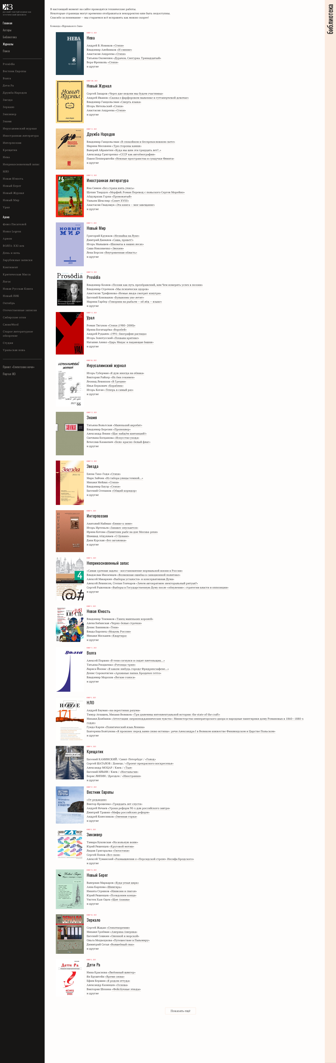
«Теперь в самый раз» (119, 390)
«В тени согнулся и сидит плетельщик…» (137, 660)
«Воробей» (120, 329)
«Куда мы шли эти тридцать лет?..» (137, 150)
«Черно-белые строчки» (126, 623)
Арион (7, 238)
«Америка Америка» (123, 932)
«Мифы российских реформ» (130, 812)
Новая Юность (13, 178)
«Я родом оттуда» (118, 981)
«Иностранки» (131, 776)
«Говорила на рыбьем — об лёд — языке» (135, 301)
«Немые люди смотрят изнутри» (139, 293)
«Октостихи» (121, 850)
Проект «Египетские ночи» (18, 367)
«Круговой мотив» (121, 846)
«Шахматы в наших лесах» (126, 244)
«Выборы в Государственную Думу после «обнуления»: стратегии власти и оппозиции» (170, 587)
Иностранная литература (20, 136)
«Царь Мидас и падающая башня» (131, 342)
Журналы (8, 44)
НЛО (6, 171)
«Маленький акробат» (127, 425)
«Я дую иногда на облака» (126, 373)
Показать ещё (180, 1011)
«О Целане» (121, 536)
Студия (8, 343)
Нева (6, 157)
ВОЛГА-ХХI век (13, 246)
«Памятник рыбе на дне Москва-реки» (132, 532)
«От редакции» (97, 800)
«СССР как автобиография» (137, 154)
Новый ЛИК (11, 296)
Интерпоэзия (12, 143)
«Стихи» (118, 45)
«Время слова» (115, 976)
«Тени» (114, 627)
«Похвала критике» (126, 338)
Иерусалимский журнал (20, 128)
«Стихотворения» (118, 928)
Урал (6, 207)
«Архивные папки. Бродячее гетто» (137, 673)
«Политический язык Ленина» (125, 727)
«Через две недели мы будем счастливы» (135, 93)
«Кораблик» (116, 386)
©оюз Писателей (14, 224)
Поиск (6, 51)
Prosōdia (9, 64)
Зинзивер (9, 114)
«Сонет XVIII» (120, 201)
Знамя (7, 121)
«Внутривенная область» (120, 252)
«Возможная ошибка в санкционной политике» (148, 575)
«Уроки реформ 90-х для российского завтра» (139, 808)
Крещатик (10, 150)
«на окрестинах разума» (124, 710)
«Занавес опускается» (123, 528)
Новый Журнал (13, 193)
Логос (7, 281)
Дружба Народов (15, 93)
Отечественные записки (20, 310)
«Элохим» (117, 248)
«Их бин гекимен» (123, 377)
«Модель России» (119, 631)
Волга (7, 78)
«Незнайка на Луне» (126, 236)
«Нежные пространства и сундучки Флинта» (144, 158)
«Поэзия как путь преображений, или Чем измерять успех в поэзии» (157, 285)
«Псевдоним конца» (122, 895)
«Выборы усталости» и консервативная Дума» (143, 579)
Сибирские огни (14, 317)
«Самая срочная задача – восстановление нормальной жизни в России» (135, 571)
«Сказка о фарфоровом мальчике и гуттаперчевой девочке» (148, 98)
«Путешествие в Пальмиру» (131, 940)
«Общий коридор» (124, 491)
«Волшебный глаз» (122, 944)
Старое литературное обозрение (18, 334)
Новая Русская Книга (18, 289)
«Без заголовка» (116, 540)
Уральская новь (14, 350)
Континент (10, 267)
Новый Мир (11, 200)
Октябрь (9, 303)
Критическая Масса (17, 274)
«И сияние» (124, 50)
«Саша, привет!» (123, 240)
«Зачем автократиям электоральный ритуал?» (167, 583)
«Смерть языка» (130, 102)
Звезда (7, 100)
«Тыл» (128, 767)
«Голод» (150, 759)
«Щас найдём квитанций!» (129, 433)
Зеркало (8, 107)
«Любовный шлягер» (122, 972)
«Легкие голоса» (124, 677)
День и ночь (11, 253)
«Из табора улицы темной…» (124, 478)
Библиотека (10, 37)
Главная (7, 23)
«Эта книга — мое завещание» (135, 205)
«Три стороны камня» (127, 146)
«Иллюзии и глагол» (123, 891)
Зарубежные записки (17, 260)
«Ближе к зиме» (122, 523)
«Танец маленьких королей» (134, 619)
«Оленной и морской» (124, 936)
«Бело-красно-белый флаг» (132, 442)
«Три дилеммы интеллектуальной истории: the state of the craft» (176, 714)
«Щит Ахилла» (120, 899)
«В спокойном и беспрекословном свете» (147, 142)
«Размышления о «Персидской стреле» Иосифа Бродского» (154, 859)
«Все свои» (113, 855)
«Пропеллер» (122, 429)
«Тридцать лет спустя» (126, 804)
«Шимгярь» (114, 887)
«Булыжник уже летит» (129, 297)
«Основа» (121, 985)
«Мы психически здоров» (132, 289)
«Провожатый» (122, 196)
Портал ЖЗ (9, 374)
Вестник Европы (14, 71)
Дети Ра (8, 85)
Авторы (7, 30)
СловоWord (11, 324)
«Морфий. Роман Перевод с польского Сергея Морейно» (147, 192)
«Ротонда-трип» (125, 665)
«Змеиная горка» (125, 816)
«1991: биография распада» (128, 334)
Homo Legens (12, 231)
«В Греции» (118, 381)
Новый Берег (12, 186)
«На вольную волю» (125, 842)
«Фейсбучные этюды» (126, 989)
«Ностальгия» (129, 772)
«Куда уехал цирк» (126, 883)
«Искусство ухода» (126, 438)
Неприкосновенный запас (21, 164)
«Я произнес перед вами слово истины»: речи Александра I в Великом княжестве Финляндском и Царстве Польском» (195, 731)
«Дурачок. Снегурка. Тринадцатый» (137, 58)
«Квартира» (119, 636)
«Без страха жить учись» (118, 188)
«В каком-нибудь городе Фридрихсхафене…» (138, 669)
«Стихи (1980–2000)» (121, 325)
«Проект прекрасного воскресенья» (149, 763)
